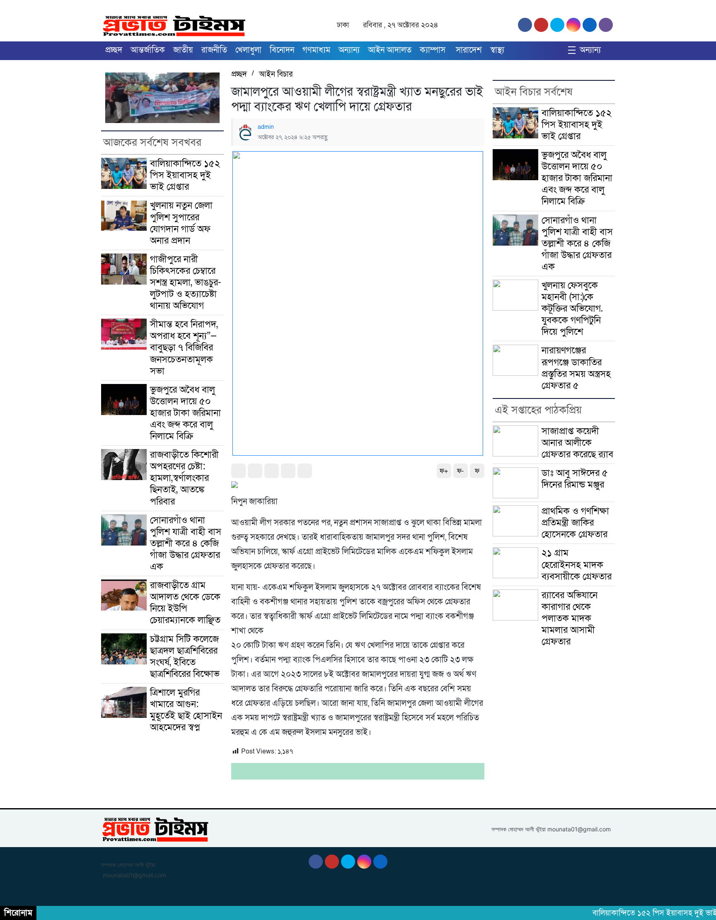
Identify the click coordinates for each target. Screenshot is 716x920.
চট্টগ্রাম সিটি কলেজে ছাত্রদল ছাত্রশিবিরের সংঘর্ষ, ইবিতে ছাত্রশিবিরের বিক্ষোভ (185, 656)
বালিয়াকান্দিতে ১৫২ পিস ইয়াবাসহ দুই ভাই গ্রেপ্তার (185, 175)
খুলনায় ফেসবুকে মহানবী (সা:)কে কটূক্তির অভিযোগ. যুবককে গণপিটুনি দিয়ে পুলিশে (572, 308)
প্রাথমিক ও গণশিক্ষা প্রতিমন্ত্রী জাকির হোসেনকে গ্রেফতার (575, 523)
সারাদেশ (469, 50)
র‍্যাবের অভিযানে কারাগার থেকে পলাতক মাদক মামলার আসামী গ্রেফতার (569, 618)
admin (266, 127)
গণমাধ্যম (316, 50)
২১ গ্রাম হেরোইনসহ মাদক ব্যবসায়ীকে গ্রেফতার (577, 564)
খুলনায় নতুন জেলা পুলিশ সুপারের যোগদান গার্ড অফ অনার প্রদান (181, 222)
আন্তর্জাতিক (148, 50)
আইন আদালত (389, 50)
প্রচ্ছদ (113, 50)
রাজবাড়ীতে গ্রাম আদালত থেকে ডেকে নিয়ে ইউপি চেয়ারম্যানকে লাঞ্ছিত (185, 602)
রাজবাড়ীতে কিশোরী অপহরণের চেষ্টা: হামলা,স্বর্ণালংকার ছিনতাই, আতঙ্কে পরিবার (184, 478)
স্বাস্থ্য (497, 50)
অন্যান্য (349, 50)
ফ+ (444, 471)
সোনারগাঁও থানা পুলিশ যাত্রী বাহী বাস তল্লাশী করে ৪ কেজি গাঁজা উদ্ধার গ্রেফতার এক (185, 543)
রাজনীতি (214, 50)
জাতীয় (183, 50)
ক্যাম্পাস (434, 50)
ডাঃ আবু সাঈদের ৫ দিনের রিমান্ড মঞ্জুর (575, 479)
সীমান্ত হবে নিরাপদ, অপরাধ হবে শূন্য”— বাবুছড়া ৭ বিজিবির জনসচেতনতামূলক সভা (184, 347)
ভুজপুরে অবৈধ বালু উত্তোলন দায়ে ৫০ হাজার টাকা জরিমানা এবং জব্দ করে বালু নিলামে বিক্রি (185, 413)
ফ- (460, 471)
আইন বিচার (276, 74)
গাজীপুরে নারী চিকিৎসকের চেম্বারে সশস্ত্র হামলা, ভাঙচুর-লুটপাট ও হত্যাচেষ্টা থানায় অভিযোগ (185, 282)
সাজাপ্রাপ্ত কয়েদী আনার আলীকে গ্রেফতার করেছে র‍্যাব (577, 443)
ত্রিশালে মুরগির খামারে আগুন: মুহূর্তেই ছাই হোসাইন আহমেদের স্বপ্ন (186, 710)
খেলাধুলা (248, 50)
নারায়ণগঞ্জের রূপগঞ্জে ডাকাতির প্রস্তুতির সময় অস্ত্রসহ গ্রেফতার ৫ (576, 367)
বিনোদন (282, 50)
